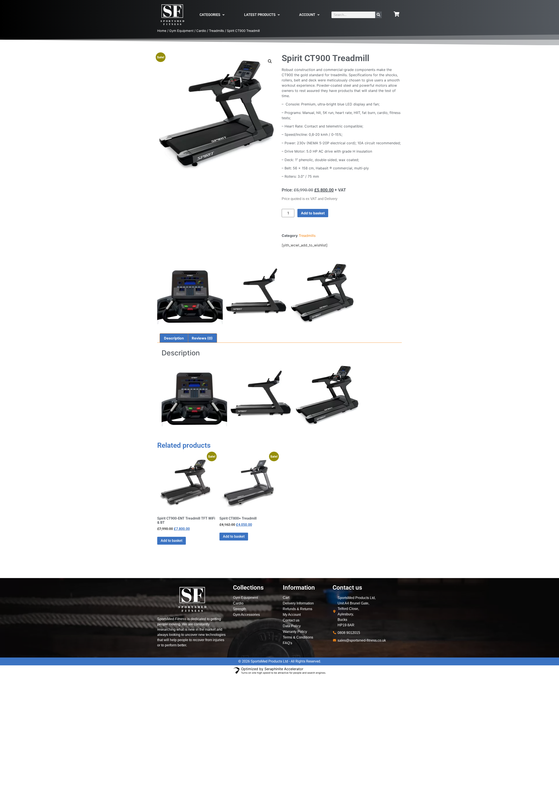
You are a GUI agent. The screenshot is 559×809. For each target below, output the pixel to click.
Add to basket (313, 213)
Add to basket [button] (171, 541)
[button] (270, 61)
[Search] (378, 15)
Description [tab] (174, 338)
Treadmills (216, 31)
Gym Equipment (181, 31)
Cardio (201, 31)
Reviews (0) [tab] (202, 338)
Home (161, 31)
